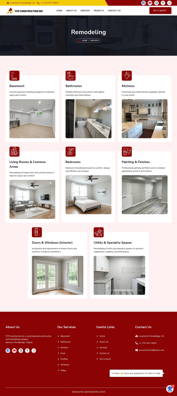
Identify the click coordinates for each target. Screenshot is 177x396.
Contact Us (114, 10)
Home (59, 10)
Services (85, 10)
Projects (99, 10)
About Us (71, 10)
